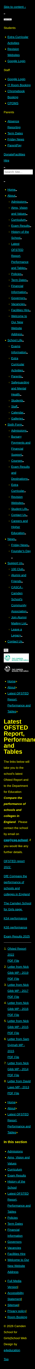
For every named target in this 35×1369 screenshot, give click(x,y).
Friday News (15, 139)
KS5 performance (15, 927)
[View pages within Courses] (23, 461)
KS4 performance (15, 918)
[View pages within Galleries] (24, 419)
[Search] (4, 167)
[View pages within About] (16, 196)
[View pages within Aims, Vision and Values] (27, 214)
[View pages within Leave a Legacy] (21, 636)
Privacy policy (16, 1311)
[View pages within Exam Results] (30, 226)
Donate (8, 154)
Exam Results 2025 (17, 936)
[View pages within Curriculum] (26, 220)
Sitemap (12, 1305)
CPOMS (12, 103)
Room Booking (17, 1317)
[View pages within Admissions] (27, 202)
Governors (14, 1241)
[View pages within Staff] (18, 407)
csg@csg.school (16, 840)
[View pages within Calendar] (24, 413)
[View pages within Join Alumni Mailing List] (27, 624)
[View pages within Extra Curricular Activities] (23, 371)
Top (6, 1359)
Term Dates (15, 133)
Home (11, 681)
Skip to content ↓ (15, 6)
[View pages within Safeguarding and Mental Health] (20, 395)
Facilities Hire (16, 1253)
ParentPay (14, 145)
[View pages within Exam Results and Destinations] (28, 479)
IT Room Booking (19, 85)
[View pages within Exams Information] (27, 353)
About (11, 687)
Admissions (15, 1151)
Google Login (16, 61)
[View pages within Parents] (22, 377)
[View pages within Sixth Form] (23, 425)
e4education (12, 1350)
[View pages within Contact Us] (23, 642)
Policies (12, 1217)
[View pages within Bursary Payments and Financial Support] (22, 455)
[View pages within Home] (16, 190)
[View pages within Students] (24, 401)
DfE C (8, 876)
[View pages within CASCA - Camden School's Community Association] (27, 612)
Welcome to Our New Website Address (18, 1266)
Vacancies (14, 1247)
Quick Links (7, 19)
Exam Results (16, 1175)
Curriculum (14, 1169)
